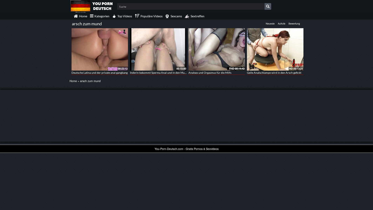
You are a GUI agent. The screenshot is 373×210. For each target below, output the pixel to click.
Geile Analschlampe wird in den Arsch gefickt (274, 72)
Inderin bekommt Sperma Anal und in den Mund (159, 72)
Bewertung (294, 23)
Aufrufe (281, 23)
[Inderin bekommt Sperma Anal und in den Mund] (158, 49)
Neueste (270, 23)
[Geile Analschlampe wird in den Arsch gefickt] (275, 49)
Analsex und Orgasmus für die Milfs (209, 72)
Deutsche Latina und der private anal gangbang (99, 72)
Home (73, 81)
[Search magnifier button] (268, 6)
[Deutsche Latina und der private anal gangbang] (99, 49)
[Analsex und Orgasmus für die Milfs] (216, 49)
